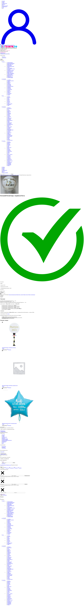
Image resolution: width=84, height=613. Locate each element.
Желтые (8, 143)
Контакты (3, 4)
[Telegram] (6, 53)
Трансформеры (9, 122)
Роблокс (8, 137)
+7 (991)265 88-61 (3, 431)
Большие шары (9, 65)
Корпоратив (9, 530)
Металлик (8, 599)
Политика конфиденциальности (7, 440)
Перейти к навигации (3, 45)
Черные (8, 165)
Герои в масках (9, 126)
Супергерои (9, 130)
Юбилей (8, 522)
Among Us (8, 107)
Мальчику (8, 97)
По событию (4, 79)
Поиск (12, 174)
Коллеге (8, 101)
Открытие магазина (10, 86)
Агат (8, 153)
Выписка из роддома (10, 80)
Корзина (3, 463)
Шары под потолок (10, 75)
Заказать (26, 484)
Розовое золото (9, 151)
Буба (8, 109)
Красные (8, 144)
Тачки (8, 138)
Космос (8, 110)
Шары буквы (9, 515)
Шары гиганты (26, 294)
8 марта (8, 91)
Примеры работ (4, 6)
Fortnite (8, 572)
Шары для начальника (31, 294)
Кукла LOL (9, 119)
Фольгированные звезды (11, 68)
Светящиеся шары (10, 77)
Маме (8, 99)
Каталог (3, 61)
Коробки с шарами (10, 76)
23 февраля (9, 87)
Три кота (8, 131)
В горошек (9, 155)
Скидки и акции (4, 3)
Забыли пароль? (2, 494)
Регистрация (4, 446)
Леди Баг (8, 128)
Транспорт (8, 553)
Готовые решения (10, 62)
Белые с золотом (9, 154)
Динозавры (9, 118)
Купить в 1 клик (4, 349)
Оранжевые (9, 150)
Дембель (8, 81)
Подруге (8, 100)
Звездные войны (9, 135)
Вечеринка (9, 526)
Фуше (8, 146)
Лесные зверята (9, 136)
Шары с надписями (10, 72)
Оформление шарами (10, 70)
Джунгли (8, 549)
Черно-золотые (9, 159)
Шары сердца (9, 511)
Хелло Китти (9, 132)
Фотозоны (8, 69)
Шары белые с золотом (19, 294)
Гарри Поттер (9, 557)
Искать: (1, 174)
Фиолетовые (9, 164)
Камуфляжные (9, 162)
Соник (8, 561)
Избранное (3, 447)
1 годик (8, 534)
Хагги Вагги (9, 123)
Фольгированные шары (10, 63)
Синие (8, 591)
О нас (3, 7)
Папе (8, 98)
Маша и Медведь (9, 120)
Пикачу (8, 112)
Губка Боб (8, 134)
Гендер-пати (9, 88)
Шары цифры (9, 64)
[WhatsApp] (2, 53)
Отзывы (3, 2)
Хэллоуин (8, 94)
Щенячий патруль (10, 124)
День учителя (9, 93)
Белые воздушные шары (12, 294)
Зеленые (8, 149)
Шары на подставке (10, 503)
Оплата (3, 1)
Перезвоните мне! (27, 475)
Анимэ (8, 117)
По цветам (3, 580)
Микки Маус (9, 568)
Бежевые (8, 141)
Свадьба (8, 90)
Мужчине (8, 102)
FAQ (3, 171)
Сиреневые (9, 158)
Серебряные (9, 603)
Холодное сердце (9, 140)
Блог (3, 8)
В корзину (2, 292)
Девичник (8, 92)
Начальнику (9, 104)
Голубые (8, 161)
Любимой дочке (9, 103)
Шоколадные (9, 147)
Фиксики (8, 139)
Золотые (8, 595)
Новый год (9, 82)
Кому (3, 95)
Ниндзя (8, 576)
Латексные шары (9, 74)
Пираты (8, 121)
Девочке (8, 96)
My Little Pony (9, 108)
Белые (8, 587)
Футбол (8, 114)
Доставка (3, 167)
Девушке (8, 538)
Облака (8, 67)
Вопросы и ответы (5, 438)
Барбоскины (9, 133)
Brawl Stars (9, 564)
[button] (2, 60)
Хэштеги (8, 115)
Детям (8, 105)
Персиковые (9, 156)
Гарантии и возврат (5, 5)
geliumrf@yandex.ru (3, 52)
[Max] (9, 53)
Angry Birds (9, 116)
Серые (8, 145)
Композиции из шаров (10, 66)
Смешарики (9, 113)
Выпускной (9, 84)
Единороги (9, 127)
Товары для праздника (10, 73)
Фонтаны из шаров (10, 71)
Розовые (8, 157)
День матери (9, 85)
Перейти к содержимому (10, 45)
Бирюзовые (9, 142)
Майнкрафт (9, 111)
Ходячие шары (9, 507)
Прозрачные (9, 163)
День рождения (9, 89)
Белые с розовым (9, 160)
